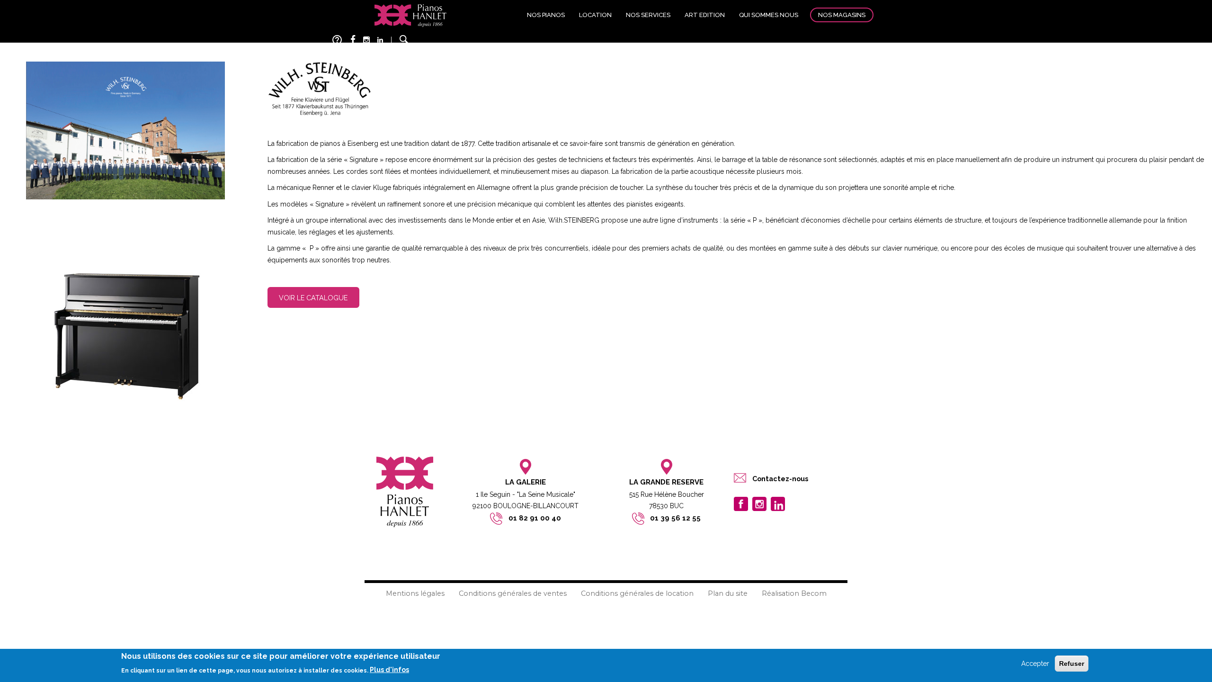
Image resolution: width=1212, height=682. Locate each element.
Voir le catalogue (313, 298)
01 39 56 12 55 (675, 518)
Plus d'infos (389, 669)
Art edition (705, 14)
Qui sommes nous (768, 14)
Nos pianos (546, 14)
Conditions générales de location (637, 593)
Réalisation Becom (794, 593)
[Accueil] (410, 15)
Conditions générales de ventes (513, 593)
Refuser (1071, 663)
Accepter (1035, 663)
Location (595, 14)
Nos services (648, 14)
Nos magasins (841, 14)
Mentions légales (415, 593)
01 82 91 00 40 (534, 518)
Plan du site (728, 593)
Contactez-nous (780, 479)
